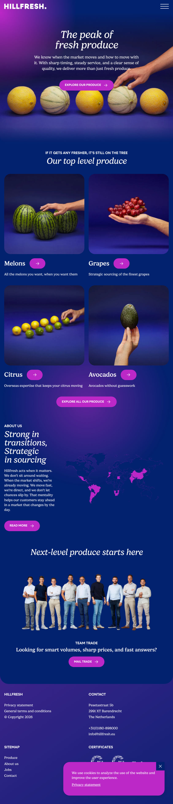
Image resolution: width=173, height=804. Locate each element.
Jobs (8, 770)
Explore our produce (83, 85)
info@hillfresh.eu (102, 734)
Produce (11, 758)
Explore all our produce (83, 402)
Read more (18, 526)
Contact (10, 776)
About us (11, 764)
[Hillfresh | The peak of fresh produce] (25, 6)
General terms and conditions (27, 711)
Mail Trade (83, 662)
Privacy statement (86, 785)
